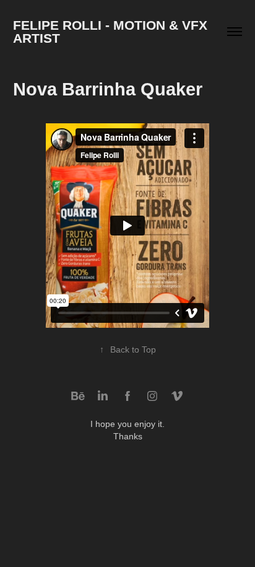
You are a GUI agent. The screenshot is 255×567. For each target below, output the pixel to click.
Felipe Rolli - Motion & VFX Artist (111, 31)
